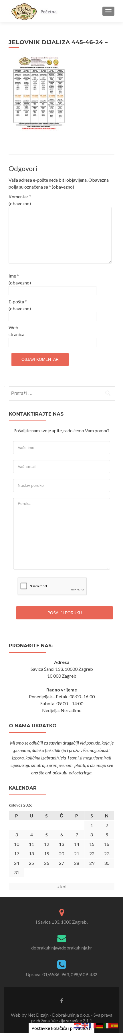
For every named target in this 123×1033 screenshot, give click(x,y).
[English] (85, 1025)
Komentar (20, 200)
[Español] (115, 1025)
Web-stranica (16, 331)
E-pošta (20, 305)
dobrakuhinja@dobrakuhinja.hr (61, 947)
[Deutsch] (100, 1025)
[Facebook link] (61, 1000)
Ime (20, 279)
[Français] (92, 1025)
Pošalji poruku (64, 613)
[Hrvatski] (78, 1025)
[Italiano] (107, 1025)
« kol (61, 886)
